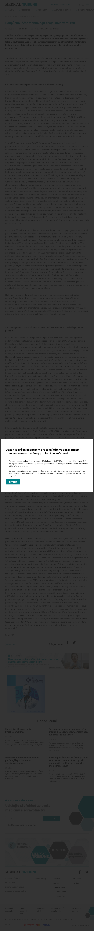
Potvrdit (13, 482)
